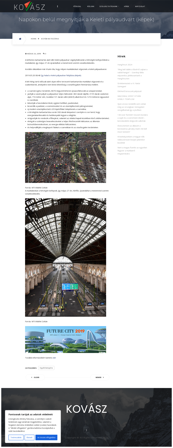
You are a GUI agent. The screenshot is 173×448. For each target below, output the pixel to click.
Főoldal (77, 6)
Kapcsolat (140, 6)
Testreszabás (16, 437)
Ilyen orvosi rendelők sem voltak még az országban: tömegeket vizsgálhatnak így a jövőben (132, 107)
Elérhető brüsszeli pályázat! (130, 91)
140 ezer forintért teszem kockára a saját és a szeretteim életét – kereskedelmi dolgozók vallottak (133, 118)
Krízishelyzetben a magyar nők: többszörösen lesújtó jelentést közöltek (131, 139)
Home (33, 39)
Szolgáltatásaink (108, 6)
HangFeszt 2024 (125, 64)
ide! (54, 357)
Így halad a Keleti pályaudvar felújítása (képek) (61, 75)
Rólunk (90, 6)
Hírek (126, 6)
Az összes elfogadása (46, 437)
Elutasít (29, 437)
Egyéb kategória (50, 39)
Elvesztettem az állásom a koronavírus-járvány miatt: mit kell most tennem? (132, 128)
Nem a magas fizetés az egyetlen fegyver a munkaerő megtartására (132, 150)
